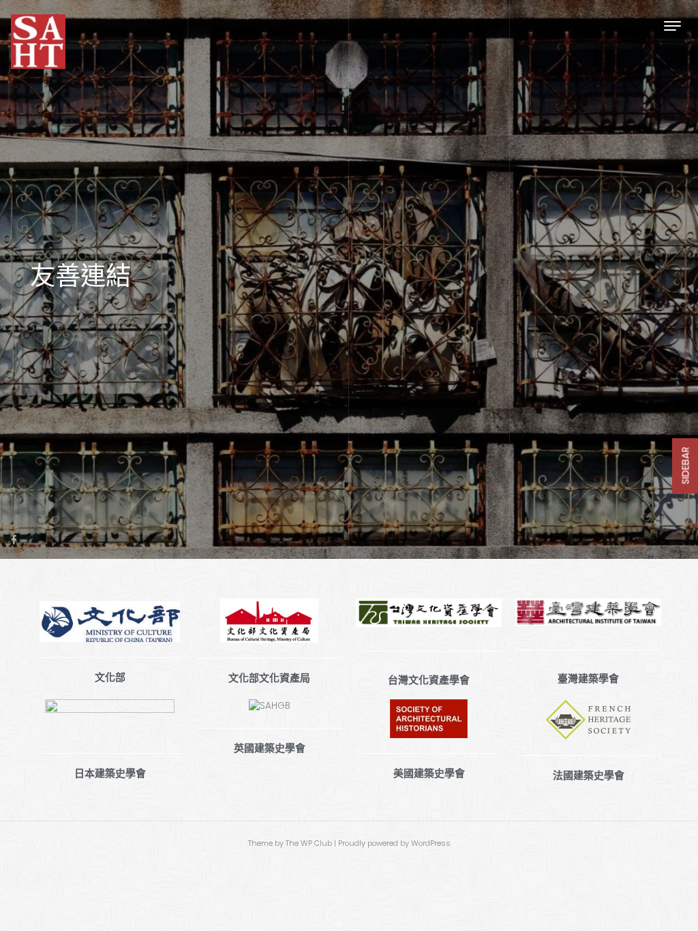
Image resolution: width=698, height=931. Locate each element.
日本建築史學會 (110, 773)
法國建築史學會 (588, 775)
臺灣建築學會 (588, 679)
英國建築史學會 (269, 748)
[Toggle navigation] (672, 25)
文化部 (110, 677)
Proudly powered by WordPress (394, 843)
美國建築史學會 (429, 773)
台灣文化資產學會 (429, 680)
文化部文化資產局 (269, 678)
